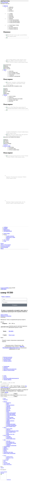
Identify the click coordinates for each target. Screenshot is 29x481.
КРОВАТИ (8, 410)
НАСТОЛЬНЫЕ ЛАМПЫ (11, 443)
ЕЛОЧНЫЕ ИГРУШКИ (10, 424)
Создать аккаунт (4, 471)
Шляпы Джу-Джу (13, 100)
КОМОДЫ (8, 407)
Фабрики (5, 367)
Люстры (11, 71)
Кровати (11, 11)
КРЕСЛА (8, 409)
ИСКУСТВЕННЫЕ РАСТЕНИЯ (12, 430)
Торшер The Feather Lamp (12, 83)
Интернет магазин (7, 357)
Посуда (11, 101)
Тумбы (11, 13)
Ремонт (8, 238)
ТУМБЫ (8, 419)
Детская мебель (13, 27)
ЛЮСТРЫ (8, 441)
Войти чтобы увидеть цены (19, 59)
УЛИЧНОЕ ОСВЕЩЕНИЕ (11, 445)
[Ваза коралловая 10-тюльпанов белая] (11, 107)
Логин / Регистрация (7, 464)
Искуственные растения (15, 98)
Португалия (11, 335)
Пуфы (10, 9)
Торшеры (11, 75)
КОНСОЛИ (8, 408)
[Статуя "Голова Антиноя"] (13, 155)
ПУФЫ (7, 411)
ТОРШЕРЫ (8, 444)
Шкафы (11, 15)
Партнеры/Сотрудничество (9, 369)
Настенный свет (13, 72)
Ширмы (11, 18)
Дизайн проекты (10, 236)
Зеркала (11, 97)
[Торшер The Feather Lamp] (15, 82)
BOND (6, 392)
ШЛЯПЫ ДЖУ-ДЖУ (10, 434)
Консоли (11, 17)
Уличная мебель (13, 29)
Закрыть (2, 467)
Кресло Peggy (9, 59)
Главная (3, 287)
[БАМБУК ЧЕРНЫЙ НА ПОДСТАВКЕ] (17, 110)
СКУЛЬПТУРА (9, 437)
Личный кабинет (7, 361)
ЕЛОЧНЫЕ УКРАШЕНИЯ (11, 425)
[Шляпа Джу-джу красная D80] (11, 134)
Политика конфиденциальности (11, 378)
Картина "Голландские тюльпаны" (14, 177)
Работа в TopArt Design (8, 370)
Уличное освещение (14, 76)
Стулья (11, 26)
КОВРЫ (7, 287)
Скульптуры (12, 148)
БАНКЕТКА (8, 402)
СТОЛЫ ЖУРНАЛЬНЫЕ (11, 412)
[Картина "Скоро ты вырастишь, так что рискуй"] (17, 200)
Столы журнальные (14, 22)
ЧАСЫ (7, 433)
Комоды (11, 16)
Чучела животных (14, 149)
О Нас (4, 375)
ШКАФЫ (8, 423)
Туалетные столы (14, 25)
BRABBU (11, 331)
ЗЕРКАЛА (8, 429)
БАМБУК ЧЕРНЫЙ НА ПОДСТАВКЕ (15, 132)
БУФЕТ (7, 403)
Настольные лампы (14, 73)
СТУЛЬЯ (8, 416)
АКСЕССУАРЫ (9, 428)
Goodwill (5, 144)
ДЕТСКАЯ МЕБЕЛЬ (10, 405)
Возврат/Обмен (7, 359)
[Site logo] (4, 2)
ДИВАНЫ (8, 406)
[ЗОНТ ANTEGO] (16, 61)
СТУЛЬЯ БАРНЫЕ (9, 417)
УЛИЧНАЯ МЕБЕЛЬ (10, 420)
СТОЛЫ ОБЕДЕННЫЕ (10, 414)
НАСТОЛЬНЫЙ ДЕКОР (10, 426)
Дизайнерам (6, 366)
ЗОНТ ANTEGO (10, 62)
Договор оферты (7, 379)
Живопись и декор (10, 237)
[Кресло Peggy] (17, 37)
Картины (11, 147)
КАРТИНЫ (8, 436)
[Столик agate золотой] (9, 35)
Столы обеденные (14, 20)
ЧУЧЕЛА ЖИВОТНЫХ (10, 438)
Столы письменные (14, 21)
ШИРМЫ (8, 421)
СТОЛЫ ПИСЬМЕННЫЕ (11, 415)
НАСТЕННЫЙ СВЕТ (10, 442)
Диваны (11, 7)
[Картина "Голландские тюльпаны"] (17, 175)
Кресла (11, 8)
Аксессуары (12, 96)
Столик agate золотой (18, 35)
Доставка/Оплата (7, 358)
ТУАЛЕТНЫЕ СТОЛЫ (10, 418)
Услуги (5, 377)
